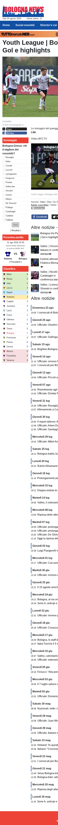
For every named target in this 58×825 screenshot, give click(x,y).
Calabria (9, 215)
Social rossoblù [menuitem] (25, 25)
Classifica (9, 268)
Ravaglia (10, 157)
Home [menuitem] (6, 25)
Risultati (15, 230)
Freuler (9, 182)
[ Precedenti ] (15, 262)
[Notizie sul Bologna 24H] (23, 10)
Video (42, 202)
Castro (9, 195)
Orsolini (9, 190)
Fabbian (9, 220)
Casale (9, 165)
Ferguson (10, 178)
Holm (8, 161)
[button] (15, 224)
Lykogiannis (11, 174)
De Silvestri (11, 203)
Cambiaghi (10, 211)
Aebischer (10, 186)
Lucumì (9, 170)
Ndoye (9, 199)
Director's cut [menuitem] (48, 25)
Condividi (41, 216)
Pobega (9, 207)
